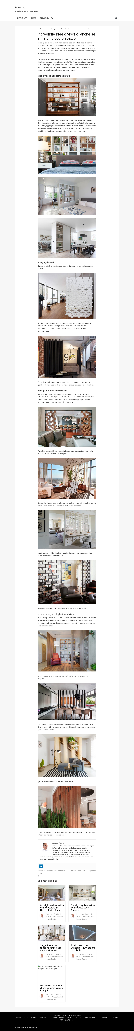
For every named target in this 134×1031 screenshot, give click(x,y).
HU (63, 1018)
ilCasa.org (20, 7)
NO (91, 1018)
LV (80, 1018)
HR (28, 1018)
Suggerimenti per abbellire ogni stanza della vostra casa (50, 948)
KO (77, 1018)
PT (95, 1018)
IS (67, 1018)
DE (49, 1018)
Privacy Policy (46, 18)
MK (87, 1018)
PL (99, 1018)
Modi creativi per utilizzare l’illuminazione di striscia (83, 948)
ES (62, 1020)
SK (114, 1018)
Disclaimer (22, 18)
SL (117, 1018)
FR (45, 1018)
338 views (77, 871)
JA (70, 1018)
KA (53, 1018)
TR (69, 1020)
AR (17, 1018)
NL (35, 1018)
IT (73, 1018)
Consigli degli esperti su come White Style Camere (83, 908)
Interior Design (51, 919)
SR (110, 1018)
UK (73, 1020)
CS (24, 1018)
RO (103, 1018)
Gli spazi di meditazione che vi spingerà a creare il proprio (52, 988)
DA (31, 1018)
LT (84, 1018)
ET (39, 1018)
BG (20, 1018)
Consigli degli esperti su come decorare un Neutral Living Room (52, 908)
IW (60, 1018)
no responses (90, 871)
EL (56, 1018)
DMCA (33, 18)
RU (106, 1018)
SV (66, 1020)
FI (42, 1018)
